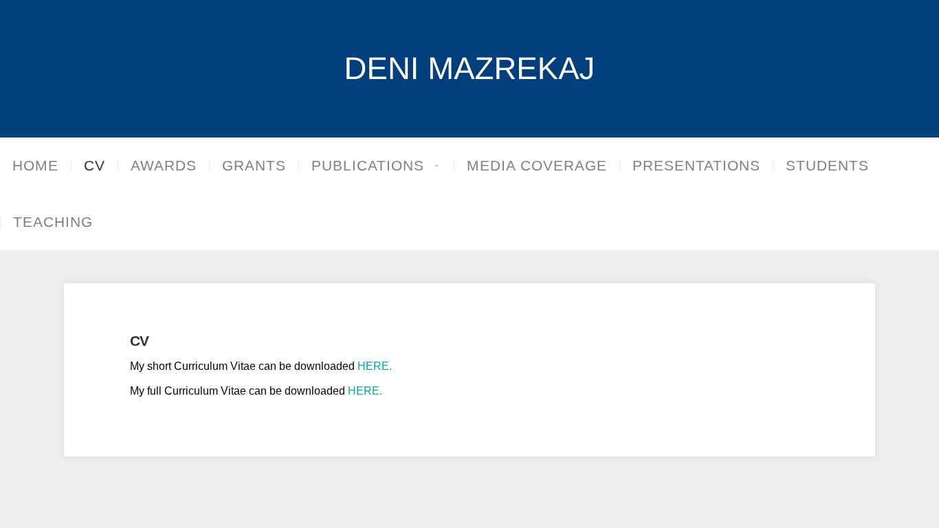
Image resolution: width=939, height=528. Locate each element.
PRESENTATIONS (696, 166)
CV (94, 166)
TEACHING (53, 222)
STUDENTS (827, 166)
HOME (35, 166)
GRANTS (254, 166)
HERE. (374, 366)
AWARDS (164, 166)
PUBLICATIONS (367, 166)
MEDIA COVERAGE (537, 166)
